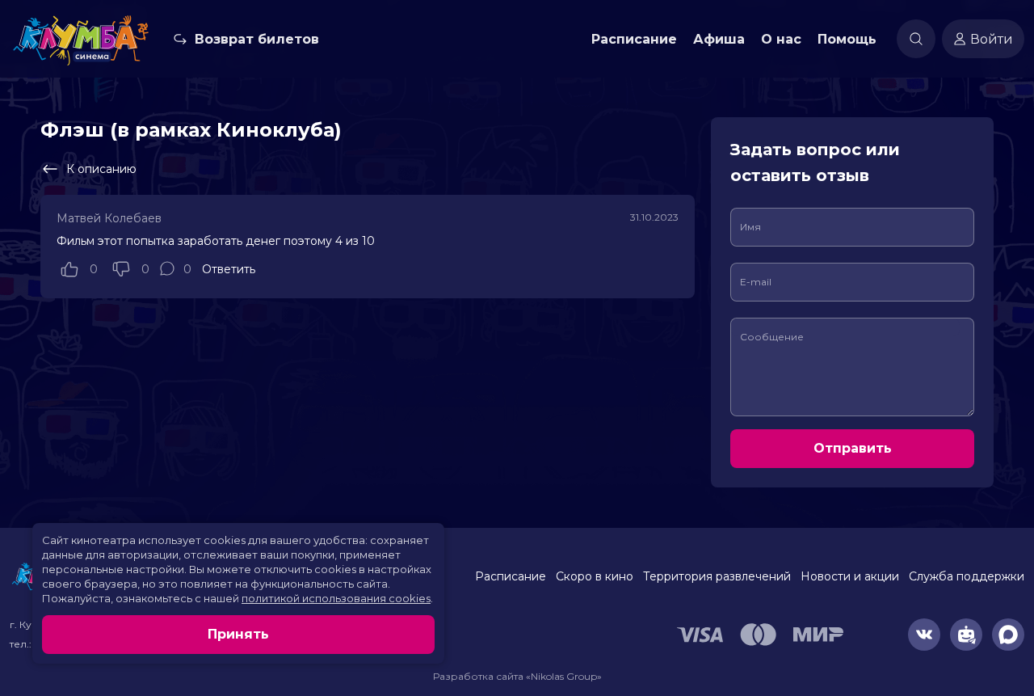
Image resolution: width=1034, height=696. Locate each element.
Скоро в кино (594, 576)
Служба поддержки (966, 576)
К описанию (101, 169)
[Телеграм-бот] (966, 634)
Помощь (847, 39)
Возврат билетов (257, 39)
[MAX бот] (1008, 634)
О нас (781, 39)
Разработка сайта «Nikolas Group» (517, 676)
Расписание (634, 39)
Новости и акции (850, 576)
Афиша (719, 39)
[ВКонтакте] (924, 634)
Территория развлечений (717, 576)
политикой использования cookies (336, 598)
